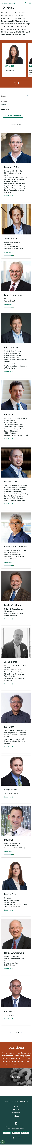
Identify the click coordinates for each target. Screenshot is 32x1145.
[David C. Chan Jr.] (16, 478)
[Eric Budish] (16, 412)
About (16, 1106)
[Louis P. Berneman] (16, 286)
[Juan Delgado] (16, 659)
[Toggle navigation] (30, 3)
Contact (24, 1133)
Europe (7, 1133)
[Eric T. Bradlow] (16, 345)
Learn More (8, 196)
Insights (16, 1116)
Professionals (16, 1113)
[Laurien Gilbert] (16, 888)
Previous (15, 83)
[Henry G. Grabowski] (16, 947)
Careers (15, 1133)
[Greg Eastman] (16, 779)
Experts (16, 1109)
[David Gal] (16, 831)
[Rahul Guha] (16, 1001)
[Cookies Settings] (2, 1142)
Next (18, 83)
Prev (11, 1032)
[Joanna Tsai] (14, 60)
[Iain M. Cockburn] (16, 598)
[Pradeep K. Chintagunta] (16, 540)
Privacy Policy (16, 1128)
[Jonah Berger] (16, 231)
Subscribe (22, 1128)
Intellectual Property (14, 115)
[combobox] (16, 105)
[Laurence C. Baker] (16, 167)
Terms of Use (10, 1128)
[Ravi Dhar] (16, 723)
